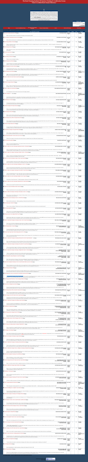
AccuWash (64, 135)
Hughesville (62, 250)
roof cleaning (58, 135)
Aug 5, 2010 (79, 99)
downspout (61, 93)
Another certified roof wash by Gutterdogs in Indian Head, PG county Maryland (16, 181)
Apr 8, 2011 (79, 249)
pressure (63, 56)
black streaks (57, 330)
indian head (61, 181)
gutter (65, 220)
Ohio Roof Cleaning (81, 47)
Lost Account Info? (82, 25)
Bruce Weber (80, 146)
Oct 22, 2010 (79, 225)
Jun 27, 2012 (79, 393)
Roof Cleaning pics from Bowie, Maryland (10, 66)
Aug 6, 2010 (79, 105)
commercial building (59, 387)
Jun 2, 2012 (79, 387)
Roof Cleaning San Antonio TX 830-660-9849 (81, 227)
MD (65, 71)
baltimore (61, 41)
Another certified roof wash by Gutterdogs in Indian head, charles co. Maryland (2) (16, 146)
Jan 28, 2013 (79, 427)
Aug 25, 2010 (79, 123)
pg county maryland (59, 428)
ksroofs (80, 449)
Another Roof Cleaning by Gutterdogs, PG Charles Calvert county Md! (15, 377)
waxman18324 (80, 348)
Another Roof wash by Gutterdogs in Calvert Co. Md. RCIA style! (14, 197)
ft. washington (64, 393)
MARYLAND (64, 449)
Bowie (62, 66)
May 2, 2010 (79, 202)
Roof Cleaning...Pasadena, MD (9, 56)
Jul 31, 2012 (79, 399)
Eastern (63, 82)
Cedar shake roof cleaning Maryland (9, 438)
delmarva (64, 112)
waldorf (62, 152)
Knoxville (58, 140)
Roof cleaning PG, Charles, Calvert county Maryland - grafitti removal (15, 399)
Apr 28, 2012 (79, 347)
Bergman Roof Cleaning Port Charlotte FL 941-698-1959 (81, 95)
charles (61, 360)
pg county (64, 88)
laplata (61, 158)
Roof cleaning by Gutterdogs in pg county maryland (12, 37)
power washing (57, 360)
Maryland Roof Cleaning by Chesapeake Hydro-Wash (12, 129)
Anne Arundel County (60, 285)
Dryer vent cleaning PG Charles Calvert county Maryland (13, 416)
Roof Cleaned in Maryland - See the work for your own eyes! (13, 135)
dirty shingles (61, 330)
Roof (57, 123)
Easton (63, 118)
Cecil (57, 105)
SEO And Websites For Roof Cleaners (68, 233)
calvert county (64, 164)
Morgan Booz (80, 140)
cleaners (58, 99)
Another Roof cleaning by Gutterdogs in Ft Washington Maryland (14, 393)
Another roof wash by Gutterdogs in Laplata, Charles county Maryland (15, 158)
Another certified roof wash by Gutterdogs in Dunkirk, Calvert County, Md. (15, 176)
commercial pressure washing (59, 433)
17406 (62, 312)
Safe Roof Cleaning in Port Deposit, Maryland (11, 105)
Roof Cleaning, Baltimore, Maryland (9, 41)
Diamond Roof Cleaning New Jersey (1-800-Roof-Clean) (81, 383)
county (62, 37)
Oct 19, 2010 (79, 129)
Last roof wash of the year (8, 52)
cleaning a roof (64, 319)
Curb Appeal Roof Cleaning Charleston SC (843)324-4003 (81, 83)
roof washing (56, 164)
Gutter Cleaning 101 (7, 93)
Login (83, 23)
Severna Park (60, 284)
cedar (61, 438)
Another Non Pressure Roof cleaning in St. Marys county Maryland (14, 405)
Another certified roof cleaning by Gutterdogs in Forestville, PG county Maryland (16, 170)
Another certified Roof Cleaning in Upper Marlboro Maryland (13, 365)
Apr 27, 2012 (79, 353)
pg (60, 37)
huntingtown (60, 164)
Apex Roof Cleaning (81, 439)
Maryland (64, 37)
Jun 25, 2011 (79, 261)
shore (65, 47)
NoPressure (80, 88)
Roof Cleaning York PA (58, 312)
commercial (57, 411)
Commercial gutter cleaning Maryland (10, 411)
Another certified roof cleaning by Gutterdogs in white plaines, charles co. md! (16, 191)
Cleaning (58, 273)
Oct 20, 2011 (79, 278)
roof (57, 37)
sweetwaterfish (80, 300)
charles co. (61, 146)
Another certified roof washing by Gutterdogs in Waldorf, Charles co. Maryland (16, 152)
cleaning (59, 37)
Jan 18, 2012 (79, 289)
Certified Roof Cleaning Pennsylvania (68, 313)
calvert (60, 400)
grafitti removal (61, 399)
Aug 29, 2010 (79, 117)
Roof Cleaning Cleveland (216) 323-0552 (81, 331)
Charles (65, 250)
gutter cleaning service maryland (61, 382)
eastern (63, 47)
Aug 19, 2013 (79, 443)
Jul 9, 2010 (79, 197)
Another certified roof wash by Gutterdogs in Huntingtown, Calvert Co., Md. (15, 164)
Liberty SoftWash (81, 262)
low (60, 56)
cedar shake (59, 438)
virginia (65, 214)
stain (65, 56)
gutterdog (80, 52)
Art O (79, 284)
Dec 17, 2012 (79, 416)
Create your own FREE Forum (40, 458)
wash (57, 146)
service (61, 393)
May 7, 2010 (79, 60)
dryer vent (57, 416)
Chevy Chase (61, 273)
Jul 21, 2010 (79, 76)
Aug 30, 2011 (79, 267)
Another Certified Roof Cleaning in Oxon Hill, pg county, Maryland (14, 300)
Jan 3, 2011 (79, 231)
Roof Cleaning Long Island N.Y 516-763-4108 (81, 130)
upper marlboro (61, 365)
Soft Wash (64, 285)
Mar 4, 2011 (79, 237)
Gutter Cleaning (68, 93)
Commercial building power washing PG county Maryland (13, 387)
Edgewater (64, 123)
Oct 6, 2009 (79, 32)
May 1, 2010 (79, 56)
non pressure (60, 405)
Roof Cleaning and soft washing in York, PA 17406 (11, 312)
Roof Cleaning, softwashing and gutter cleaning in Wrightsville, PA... (14, 324)
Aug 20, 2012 (79, 255)
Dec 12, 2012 (79, 411)
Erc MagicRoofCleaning (82, 290)
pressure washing (58, 250)
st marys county (61, 406)
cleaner (65, 61)
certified (56, 129)
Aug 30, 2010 (79, 111)
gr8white (80, 61)
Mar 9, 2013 (79, 438)
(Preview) (21, 37)
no (61, 56)
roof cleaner (64, 330)
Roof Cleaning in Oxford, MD (8, 111)
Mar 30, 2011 (79, 243)
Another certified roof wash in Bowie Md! (10, 88)
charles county (64, 158)
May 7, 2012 (79, 359)
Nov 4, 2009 (79, 41)
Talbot (65, 118)
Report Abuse (43, 459)
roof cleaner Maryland (59, 319)
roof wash (58, 181)
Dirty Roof (61, 140)
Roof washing (56, 88)
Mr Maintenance (81, 312)
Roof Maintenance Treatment (8, 99)
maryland (64, 41)
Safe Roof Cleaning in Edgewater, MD (10, 123)
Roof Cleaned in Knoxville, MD (9, 140)
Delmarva (64, 226)
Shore (65, 82)
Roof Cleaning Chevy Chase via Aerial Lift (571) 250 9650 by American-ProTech (16, 273)
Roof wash (57, 197)
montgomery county (60, 256)
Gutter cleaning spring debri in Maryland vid (11, 382)
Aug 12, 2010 (79, 135)
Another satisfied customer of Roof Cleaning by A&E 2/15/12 (13, 318)
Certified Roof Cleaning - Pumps (68, 141)
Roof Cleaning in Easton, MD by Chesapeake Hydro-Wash (13, 117)
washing (63, 220)
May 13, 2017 (79, 93)
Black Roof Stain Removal (59, 268)
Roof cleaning (58, 158)
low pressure (60, 449)
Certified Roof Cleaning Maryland (68, 78)
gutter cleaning (58, 93)
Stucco (62, 279)
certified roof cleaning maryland (59, 306)
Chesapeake (80, 33)
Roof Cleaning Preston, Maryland (9, 71)
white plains (60, 191)
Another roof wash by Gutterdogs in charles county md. (12, 186)
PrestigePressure (81, 279)
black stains (64, 307)
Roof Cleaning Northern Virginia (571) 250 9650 (81, 153)
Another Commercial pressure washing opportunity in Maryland (14, 433)
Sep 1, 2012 (79, 405)
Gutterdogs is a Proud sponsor (8, 371)
